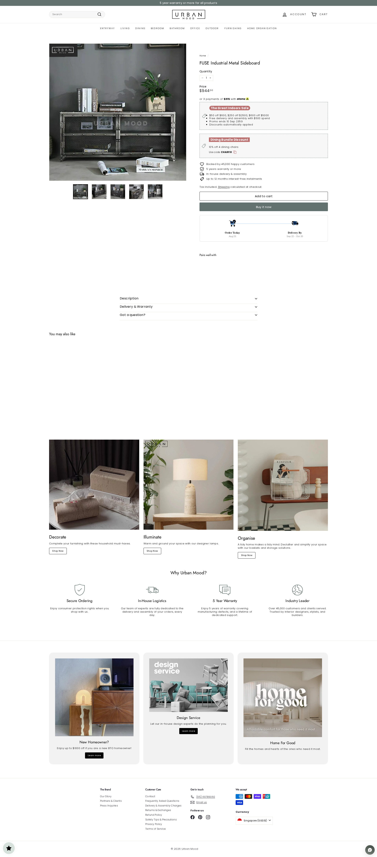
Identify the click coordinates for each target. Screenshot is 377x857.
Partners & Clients (111, 801)
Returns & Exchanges (158, 810)
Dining (140, 28)
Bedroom (157, 28)
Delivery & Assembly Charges (163, 805)
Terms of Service (155, 828)
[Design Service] (188, 685)
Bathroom (177, 28)
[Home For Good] (282, 697)
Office (195, 28)
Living (125, 28)
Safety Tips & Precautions (161, 819)
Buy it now (264, 207)
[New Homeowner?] (94, 697)
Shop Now (58, 550)
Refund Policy (153, 814)
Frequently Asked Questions (162, 801)
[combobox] (77, 14)
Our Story (106, 796)
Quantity (205, 71)
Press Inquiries (109, 805)
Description (129, 298)
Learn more (94, 755)
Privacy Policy (153, 824)
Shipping (224, 187)
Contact (150, 796)
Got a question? (132, 315)
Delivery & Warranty (136, 306)
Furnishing (233, 28)
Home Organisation (262, 28)
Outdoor (212, 28)
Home (202, 55)
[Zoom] (117, 112)
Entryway (107, 28)
